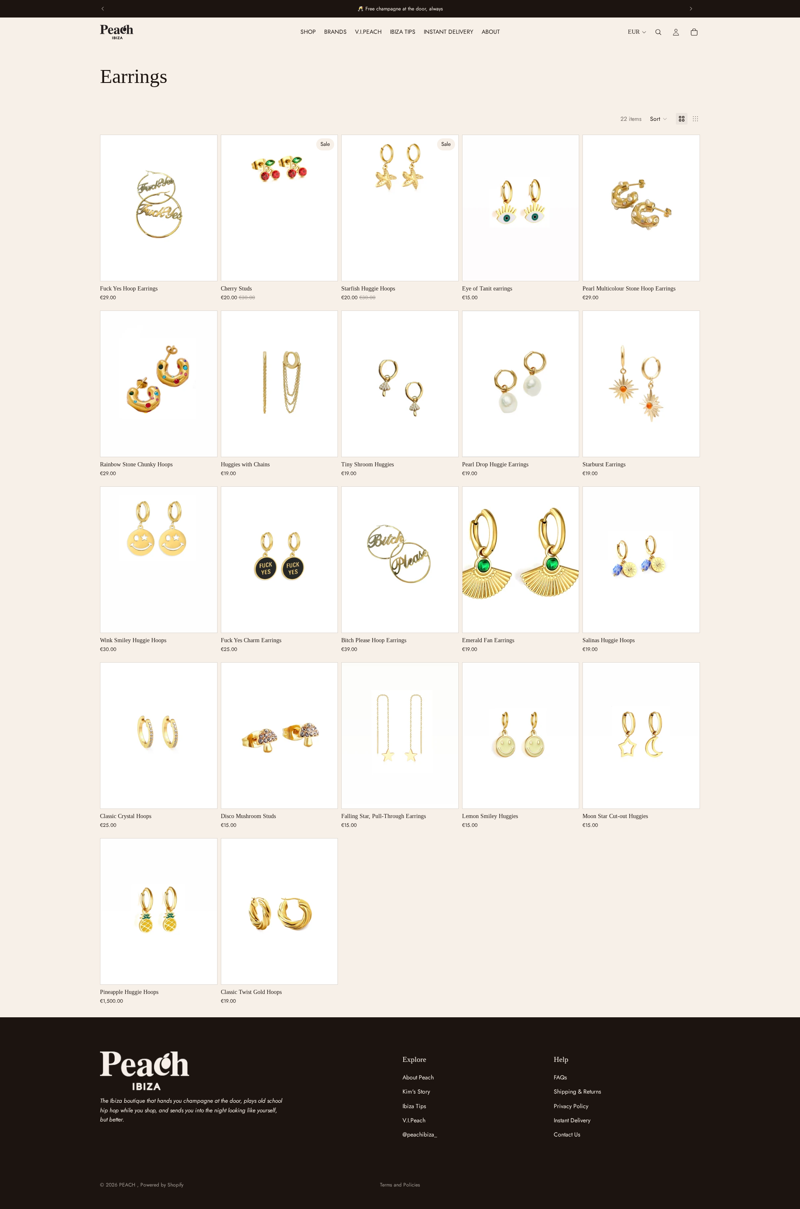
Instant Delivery (572, 1120)
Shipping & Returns (577, 1091)
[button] (659, 119)
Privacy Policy (571, 1106)
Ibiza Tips (414, 1106)
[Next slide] (204, 208)
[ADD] (204, 268)
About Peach (418, 1077)
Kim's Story (416, 1091)
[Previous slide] (112, 208)
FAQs (560, 1077)
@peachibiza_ (419, 1134)
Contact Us (567, 1134)
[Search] (658, 32)
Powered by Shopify (161, 1185)
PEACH (128, 1185)
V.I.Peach (413, 1120)
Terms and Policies (400, 1185)
